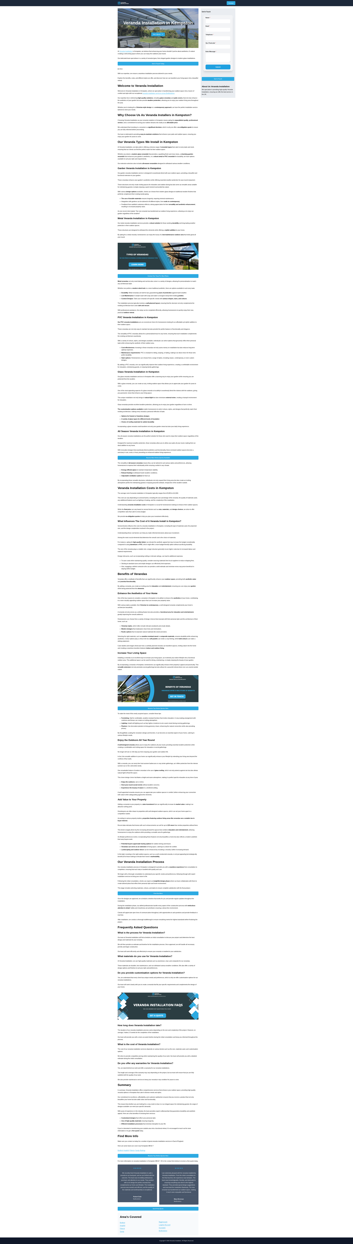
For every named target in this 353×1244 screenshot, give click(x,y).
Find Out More (158, 893)
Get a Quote (157, 34)
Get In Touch (218, 79)
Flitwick (132, 1150)
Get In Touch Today (158, 63)
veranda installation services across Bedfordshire (158, 93)
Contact (231, 3)
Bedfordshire (163, 1231)
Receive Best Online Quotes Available (158, 457)
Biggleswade (163, 1222)
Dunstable (162, 1228)
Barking (142, 1150)
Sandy (137, 1150)
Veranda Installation (125, 51)
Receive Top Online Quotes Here (158, 708)
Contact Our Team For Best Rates (158, 276)
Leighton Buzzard (164, 1225)
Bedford (120, 1150)
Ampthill (126, 1150)
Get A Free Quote (158, 1208)
